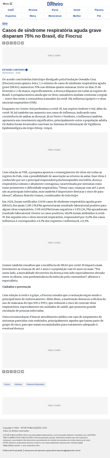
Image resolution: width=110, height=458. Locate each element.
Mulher (77, 16)
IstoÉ (11, 10)
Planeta (99, 10)
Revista (33, 10)
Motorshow (55, 16)
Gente (77, 10)
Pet (99, 16)
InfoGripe (18, 384)
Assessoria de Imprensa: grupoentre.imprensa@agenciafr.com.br (52, 450)
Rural (55, 10)
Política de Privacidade (12, 450)
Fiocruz (7, 384)
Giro (5, 23)
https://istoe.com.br (11, 445)
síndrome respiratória (35, 384)
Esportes (11, 16)
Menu (33, 16)
